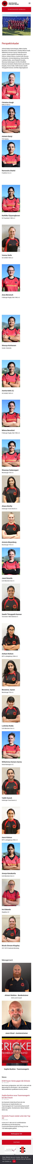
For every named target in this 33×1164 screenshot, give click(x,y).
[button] (16, 1142)
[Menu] (29, 3)
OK (14, 1161)
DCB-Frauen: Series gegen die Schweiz (16, 1081)
